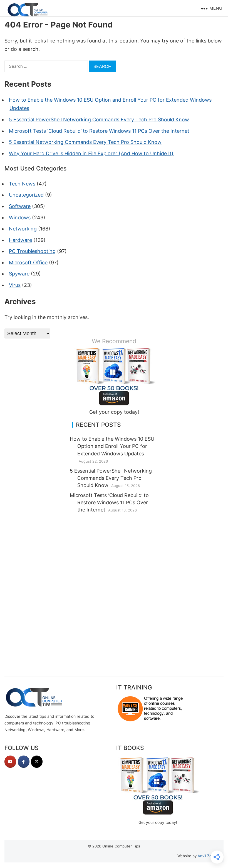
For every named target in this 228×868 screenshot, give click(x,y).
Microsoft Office (28, 262)
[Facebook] (23, 762)
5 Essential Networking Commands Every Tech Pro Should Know (85, 142)
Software (20, 206)
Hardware (20, 240)
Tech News (22, 184)
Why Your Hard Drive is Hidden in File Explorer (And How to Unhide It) (91, 153)
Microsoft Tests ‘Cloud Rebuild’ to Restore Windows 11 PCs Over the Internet (99, 131)
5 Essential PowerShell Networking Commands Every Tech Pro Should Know (99, 119)
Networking (23, 229)
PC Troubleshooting (32, 251)
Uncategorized (26, 195)
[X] (37, 762)
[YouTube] (10, 762)
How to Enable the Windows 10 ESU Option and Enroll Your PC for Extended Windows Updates (112, 446)
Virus (15, 285)
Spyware (19, 274)
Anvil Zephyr (208, 856)
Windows (20, 217)
